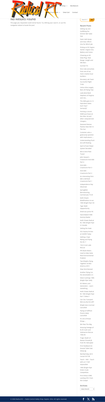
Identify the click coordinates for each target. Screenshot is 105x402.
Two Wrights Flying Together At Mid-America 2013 (86, 263)
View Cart (66, 12)
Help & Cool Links (52, 12)
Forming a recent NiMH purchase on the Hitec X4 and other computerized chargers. (87, 116)
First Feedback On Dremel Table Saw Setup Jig (86, 348)
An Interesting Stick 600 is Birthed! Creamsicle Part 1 (86, 178)
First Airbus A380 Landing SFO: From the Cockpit (86, 378)
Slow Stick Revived (86, 269)
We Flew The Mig (86, 324)
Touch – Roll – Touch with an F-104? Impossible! (87, 362)
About (55, 6)
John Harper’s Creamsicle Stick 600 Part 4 (87, 159)
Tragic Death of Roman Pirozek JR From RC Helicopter (86, 340)
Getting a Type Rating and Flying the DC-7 (86, 239)
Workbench (74, 6)
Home (48, 6)
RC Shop (63, 6)
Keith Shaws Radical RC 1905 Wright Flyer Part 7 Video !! (87, 293)
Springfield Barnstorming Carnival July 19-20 (86, 192)
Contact (75, 12)
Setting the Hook (85, 228)
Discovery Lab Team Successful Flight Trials (87, 81)
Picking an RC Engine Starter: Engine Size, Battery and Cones (87, 49)
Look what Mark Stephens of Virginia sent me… (87, 95)
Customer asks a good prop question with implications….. (87, 134)
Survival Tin (84, 66)
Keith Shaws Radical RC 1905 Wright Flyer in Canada (87, 222)
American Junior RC (86, 212)
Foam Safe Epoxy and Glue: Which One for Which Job (86, 41)
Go (92, 20)
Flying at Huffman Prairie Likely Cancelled (86, 313)
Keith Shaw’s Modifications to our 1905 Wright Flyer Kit (87, 200)
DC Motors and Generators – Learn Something (86, 285)
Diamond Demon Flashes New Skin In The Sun (87, 126)
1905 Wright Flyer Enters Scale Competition (86, 370)
